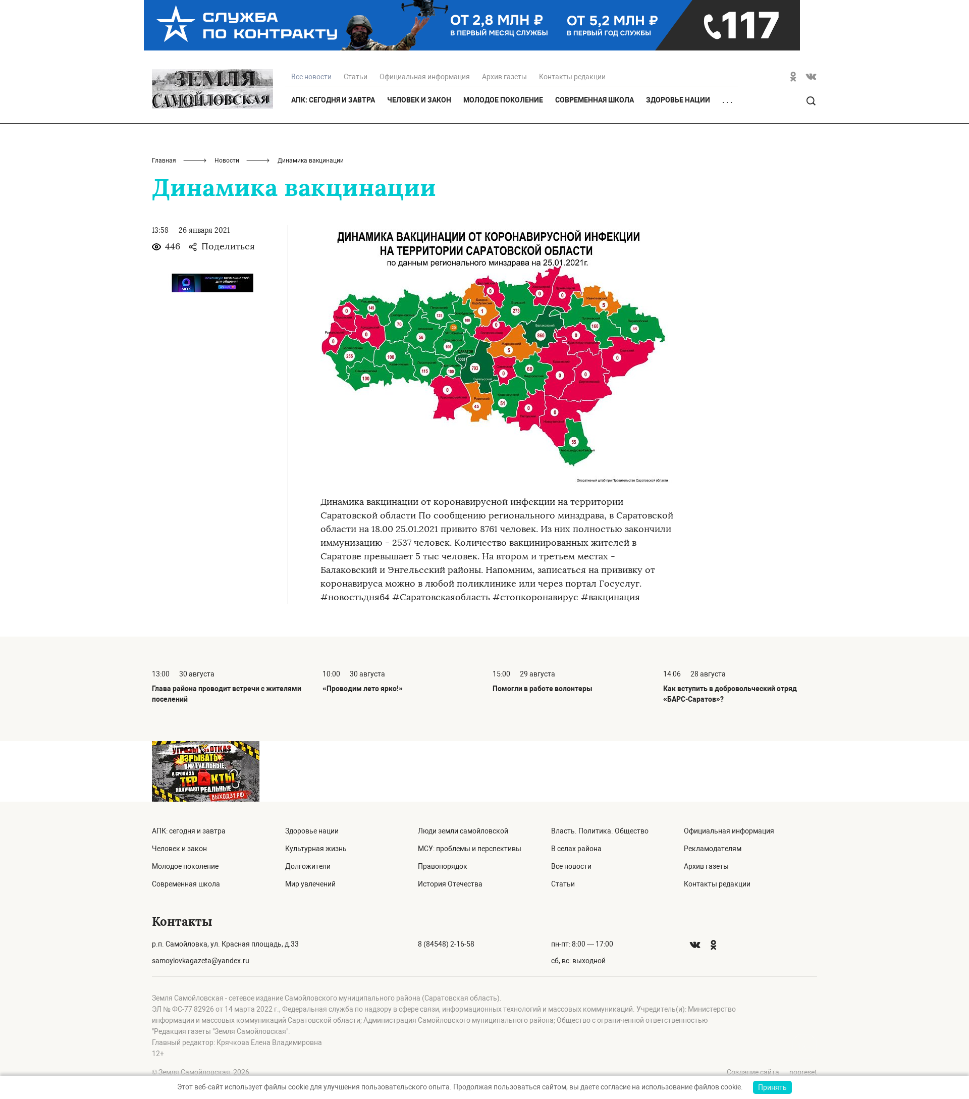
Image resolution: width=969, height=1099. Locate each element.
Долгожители (308, 866)
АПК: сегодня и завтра (333, 100)
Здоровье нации (678, 100)
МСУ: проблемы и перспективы (469, 849)
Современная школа (594, 100)
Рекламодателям (712, 849)
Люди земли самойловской (463, 831)
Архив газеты (504, 77)
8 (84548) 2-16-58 (446, 944)
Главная (164, 160)
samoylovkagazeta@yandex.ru (200, 961)
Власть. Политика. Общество (600, 831)
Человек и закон (419, 100)
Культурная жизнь (316, 849)
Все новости (571, 866)
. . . (727, 100)
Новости (226, 160)
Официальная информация (425, 77)
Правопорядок (442, 866)
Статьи (355, 77)
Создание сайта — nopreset (772, 1072)
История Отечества (450, 884)
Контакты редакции (572, 77)
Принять (772, 1087)
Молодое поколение (503, 100)
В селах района (576, 849)
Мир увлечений (310, 884)
